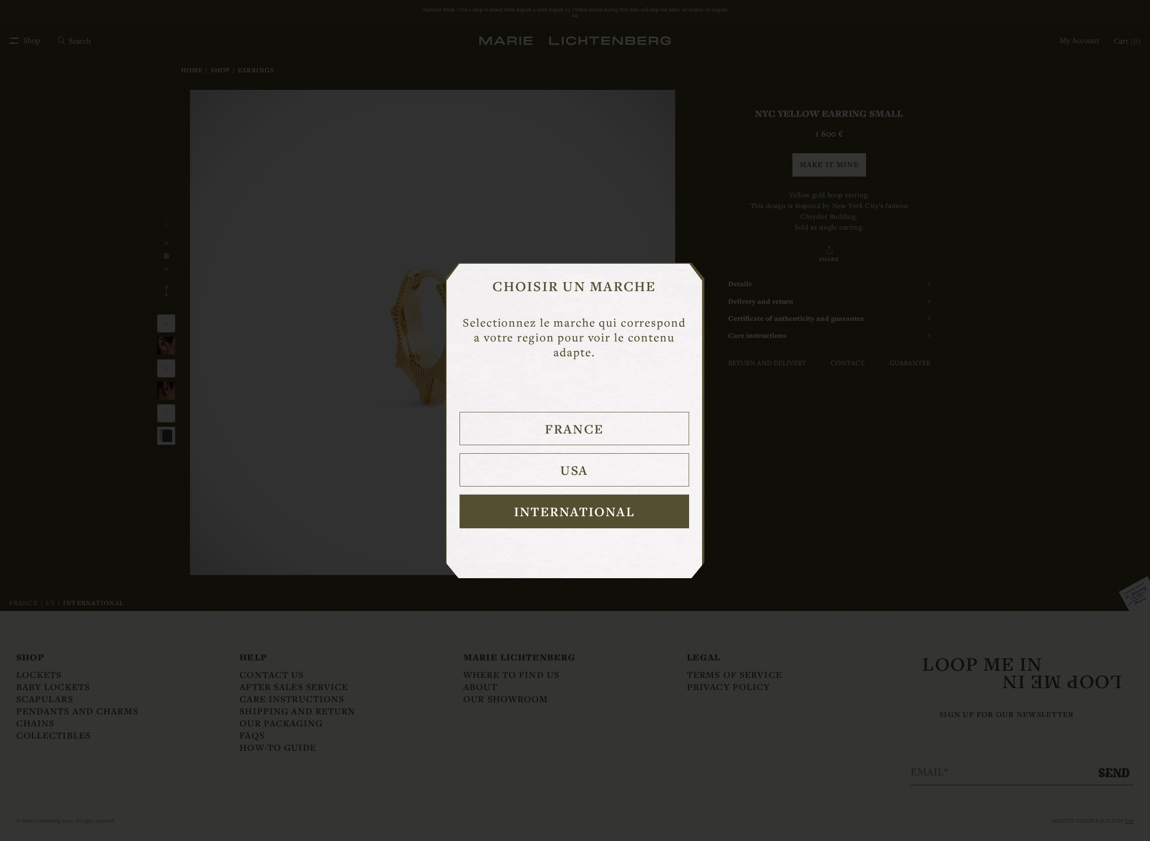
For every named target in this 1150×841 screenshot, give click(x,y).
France (574, 428)
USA (574, 469)
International (574, 511)
